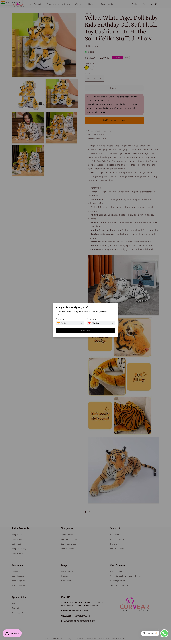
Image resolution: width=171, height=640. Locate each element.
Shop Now (85, 330)
